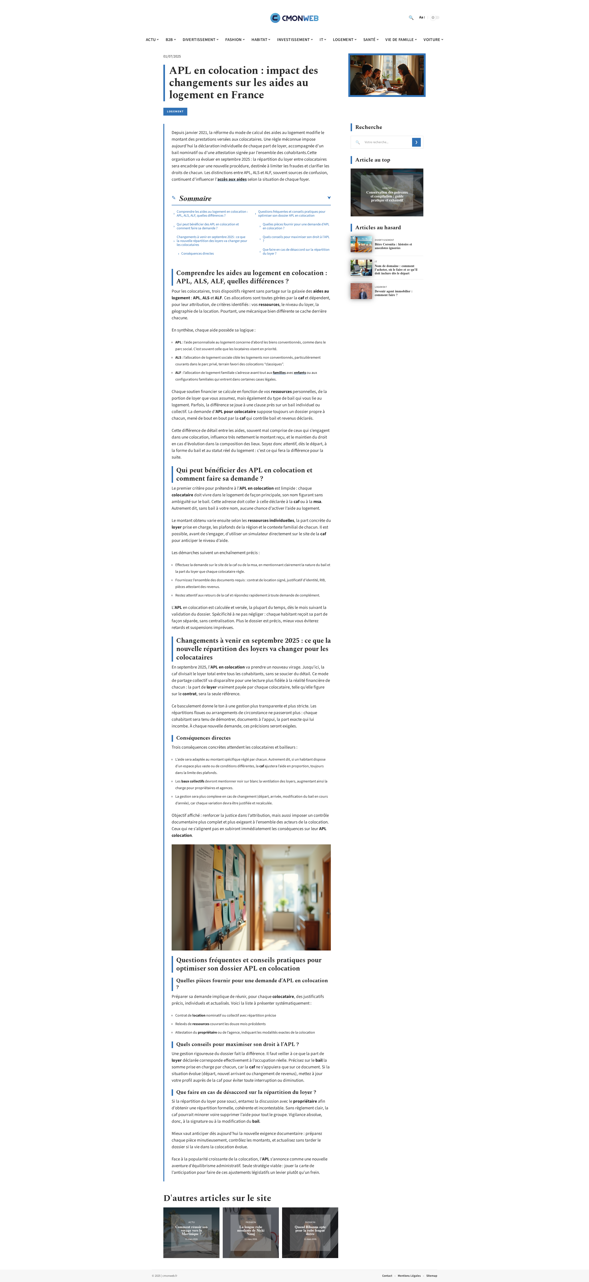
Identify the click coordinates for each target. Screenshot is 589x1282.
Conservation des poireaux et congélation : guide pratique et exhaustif (387, 196)
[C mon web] (294, 17)
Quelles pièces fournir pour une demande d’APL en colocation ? (296, 226)
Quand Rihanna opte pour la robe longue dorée (310, 1230)
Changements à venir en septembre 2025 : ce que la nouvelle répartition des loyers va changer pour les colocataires (212, 241)
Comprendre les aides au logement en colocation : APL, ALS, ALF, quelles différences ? (212, 213)
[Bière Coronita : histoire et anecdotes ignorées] (361, 244)
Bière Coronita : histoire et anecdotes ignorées (393, 246)
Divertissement (384, 240)
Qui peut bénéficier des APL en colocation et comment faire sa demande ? (208, 226)
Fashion (251, 1222)
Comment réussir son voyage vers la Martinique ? (191, 1230)
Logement (175, 111)
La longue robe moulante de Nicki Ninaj (250, 1230)
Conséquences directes (197, 253)
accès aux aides (232, 179)
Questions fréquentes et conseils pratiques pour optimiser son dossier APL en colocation (291, 213)
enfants (300, 372)
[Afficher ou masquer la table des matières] (271, 198)
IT (376, 261)
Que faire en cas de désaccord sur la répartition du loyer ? (296, 251)
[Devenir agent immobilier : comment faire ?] (361, 291)
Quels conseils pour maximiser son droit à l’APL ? (296, 239)
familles (279, 372)
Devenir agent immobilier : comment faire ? (394, 293)
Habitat (387, 188)
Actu (191, 1222)
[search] (411, 17)
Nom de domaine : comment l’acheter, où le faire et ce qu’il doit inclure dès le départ (396, 269)
